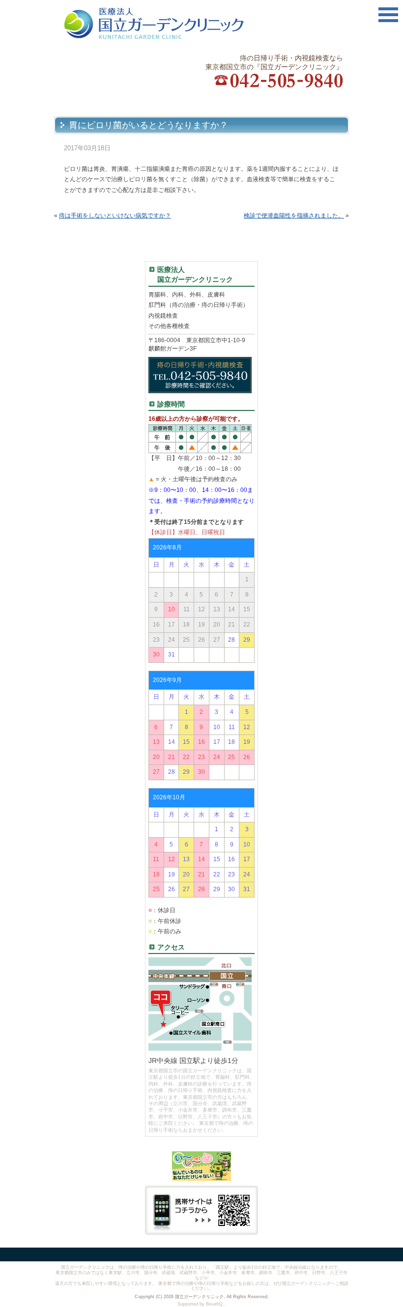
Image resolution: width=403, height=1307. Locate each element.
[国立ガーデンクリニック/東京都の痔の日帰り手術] (171, 23)
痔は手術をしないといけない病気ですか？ (115, 215)
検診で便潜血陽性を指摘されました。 (294, 215)
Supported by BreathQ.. (201, 1304)
